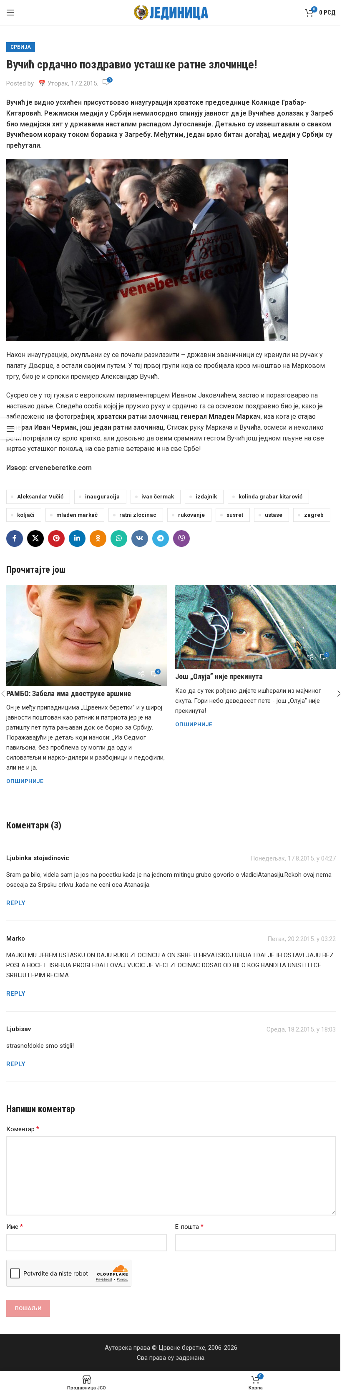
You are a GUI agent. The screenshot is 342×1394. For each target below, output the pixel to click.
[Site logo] (171, 12)
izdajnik (206, 496)
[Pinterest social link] (56, 538)
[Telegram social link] (160, 538)
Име (14, 1226)
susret (234, 514)
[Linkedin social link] (77, 538)
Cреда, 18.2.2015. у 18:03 (301, 1029)
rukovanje (191, 514)
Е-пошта (189, 1226)
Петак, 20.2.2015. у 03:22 (301, 939)
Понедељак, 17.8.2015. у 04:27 (293, 858)
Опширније (24, 781)
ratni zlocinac (137, 514)
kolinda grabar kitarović (270, 496)
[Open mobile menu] (10, 12)
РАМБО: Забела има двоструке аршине (68, 693)
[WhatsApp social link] (119, 538)
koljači (26, 514)
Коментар (22, 1129)
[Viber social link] (181, 538)
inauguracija (102, 496)
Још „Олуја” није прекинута (219, 676)
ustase (273, 514)
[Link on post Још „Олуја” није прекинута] (255, 627)
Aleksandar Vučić (40, 496)
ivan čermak (157, 496)
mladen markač (77, 514)
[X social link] (35, 538)
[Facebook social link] (14, 538)
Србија (20, 47)
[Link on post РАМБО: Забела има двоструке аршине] (86, 635)
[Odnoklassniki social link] (98, 538)
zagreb (314, 514)
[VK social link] (139, 538)
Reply (15, 903)
